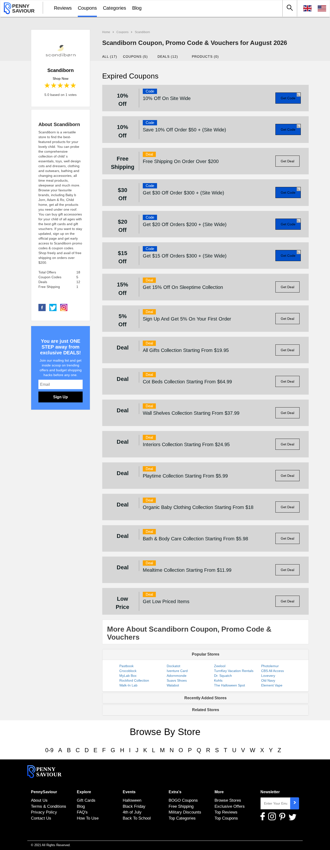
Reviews (63, 8)
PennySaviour (44, 792)
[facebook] (42, 307)
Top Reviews (226, 812)
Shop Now (60, 78)
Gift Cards (86, 800)
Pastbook (126, 666)
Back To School (137, 818)
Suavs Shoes (177, 680)
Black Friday (134, 806)
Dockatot (173, 666)
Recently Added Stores (205, 698)
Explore (84, 792)
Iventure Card (177, 671)
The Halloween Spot (229, 685)
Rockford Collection (134, 680)
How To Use (88, 818)
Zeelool (219, 666)
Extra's (175, 792)
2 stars (54, 85)
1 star (47, 85)
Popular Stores (205, 654)
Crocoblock (127, 671)
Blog (137, 8)
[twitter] (53, 307)
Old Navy (268, 680)
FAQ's (82, 812)
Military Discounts (185, 812)
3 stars (60, 85)
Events (129, 792)
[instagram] (63, 307)
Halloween (132, 800)
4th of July (132, 812)
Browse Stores (228, 800)
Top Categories (182, 818)
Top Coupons (226, 818)
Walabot (173, 685)
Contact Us (41, 818)
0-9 (49, 750)
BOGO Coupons (183, 800)
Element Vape (271, 685)
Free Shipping (181, 806)
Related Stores (205, 710)
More (219, 792)
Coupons (87, 8)
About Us (39, 800)
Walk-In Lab (128, 685)
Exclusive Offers (230, 806)
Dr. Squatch (223, 676)
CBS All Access (272, 671)
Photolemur (270, 666)
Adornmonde (177, 676)
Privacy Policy (44, 812)
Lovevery (268, 676)
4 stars (67, 85)
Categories (114, 8)
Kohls (218, 680)
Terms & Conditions (48, 806)
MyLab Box (127, 676)
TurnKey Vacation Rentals (233, 671)
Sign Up (60, 397)
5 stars (73, 85)
